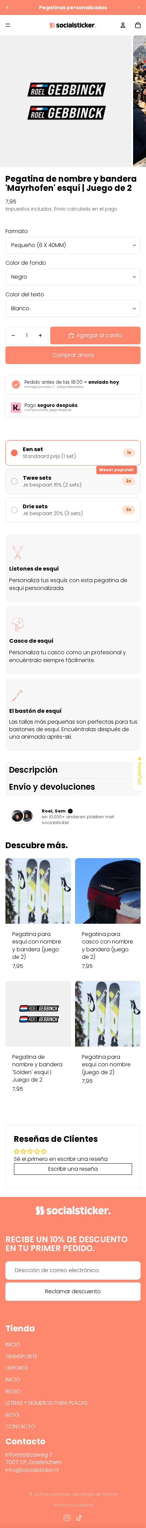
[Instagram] (67, 1518)
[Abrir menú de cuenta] (122, 25)
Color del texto (24, 294)
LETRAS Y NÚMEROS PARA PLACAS (46, 1403)
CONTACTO (20, 1426)
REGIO (13, 1391)
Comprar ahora (73, 355)
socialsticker (57, 1494)
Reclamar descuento (73, 1291)
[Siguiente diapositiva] (138, 7)
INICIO (12, 1344)
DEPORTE (16, 1368)
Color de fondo (25, 263)
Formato (16, 231)
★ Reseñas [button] (140, 770)
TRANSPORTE (21, 1356)
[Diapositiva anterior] (7, 7)
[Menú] (8, 25)
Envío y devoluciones (52, 786)
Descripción (33, 769)
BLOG (12, 1415)
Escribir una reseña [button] (73, 1169)
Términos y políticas (73, 1505)
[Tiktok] (79, 1518)
